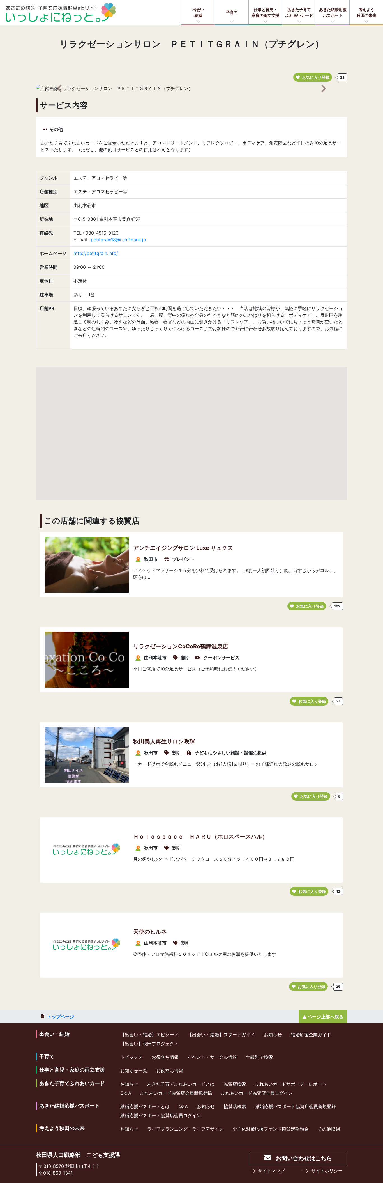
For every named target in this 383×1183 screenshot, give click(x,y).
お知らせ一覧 (133, 1070)
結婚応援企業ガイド (311, 1034)
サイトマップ (271, 1170)
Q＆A (125, 1093)
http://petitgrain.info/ (95, 253)
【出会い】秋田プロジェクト (149, 1043)
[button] (59, 88)
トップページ (60, 1016)
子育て (232, 12)
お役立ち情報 (165, 1057)
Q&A (183, 1106)
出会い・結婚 (54, 1034)
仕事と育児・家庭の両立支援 (265, 12)
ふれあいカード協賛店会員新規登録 (176, 1093)
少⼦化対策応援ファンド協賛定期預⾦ (270, 1129)
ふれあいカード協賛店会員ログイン (257, 1093)
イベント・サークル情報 (212, 1057)
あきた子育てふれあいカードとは (180, 1084)
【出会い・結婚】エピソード (149, 1034)
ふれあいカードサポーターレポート (291, 1084)
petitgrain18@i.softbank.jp (118, 239)
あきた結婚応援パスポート (333, 12)
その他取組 (329, 1129)
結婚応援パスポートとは (145, 1106)
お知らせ (273, 1034)
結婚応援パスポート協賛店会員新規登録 (295, 1106)
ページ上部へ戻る (325, 1016)
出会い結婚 (198, 12)
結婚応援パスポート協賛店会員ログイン (160, 1115)
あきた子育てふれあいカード (299, 12)
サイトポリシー (327, 1170)
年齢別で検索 (259, 1057)
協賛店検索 (234, 1084)
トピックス (131, 1057)
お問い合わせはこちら (304, 1158)
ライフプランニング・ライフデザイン (185, 1129)
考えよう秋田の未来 (366, 12)
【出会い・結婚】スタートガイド (221, 1034)
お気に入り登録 (315, 77)
